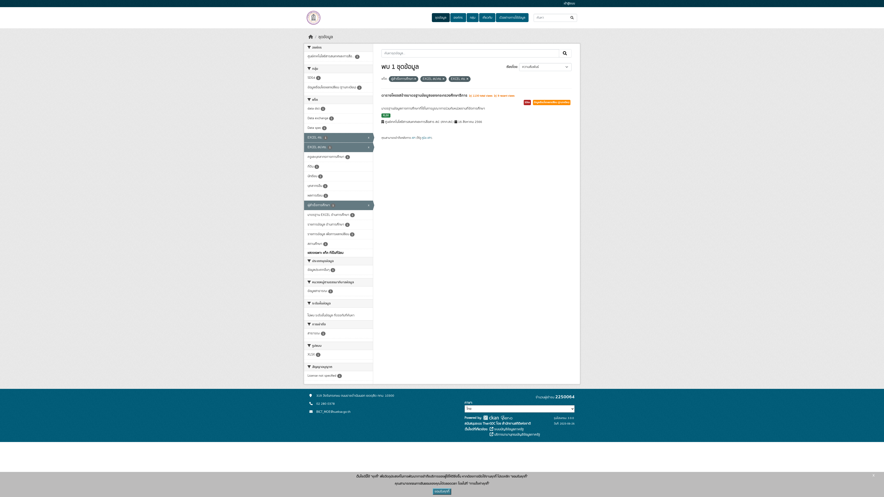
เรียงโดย (511, 67)
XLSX (386, 115)
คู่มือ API (426, 138)
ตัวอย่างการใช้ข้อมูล (512, 17)
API (414, 138)
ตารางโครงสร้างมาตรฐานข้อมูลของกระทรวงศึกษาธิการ (424, 95)
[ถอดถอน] (415, 79)
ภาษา (468, 402)
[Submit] (572, 18)
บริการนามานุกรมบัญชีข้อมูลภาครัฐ (516, 434)
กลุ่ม (472, 17)
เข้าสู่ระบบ (569, 3)
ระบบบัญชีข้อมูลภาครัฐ (508, 429)
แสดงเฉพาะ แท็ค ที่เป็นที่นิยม (325, 253)
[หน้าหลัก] (310, 37)
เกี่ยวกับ (487, 17)
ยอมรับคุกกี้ (442, 491)
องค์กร (458, 17)
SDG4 (527, 102)
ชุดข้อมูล (440, 17)
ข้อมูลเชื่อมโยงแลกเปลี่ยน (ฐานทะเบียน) (552, 102)
